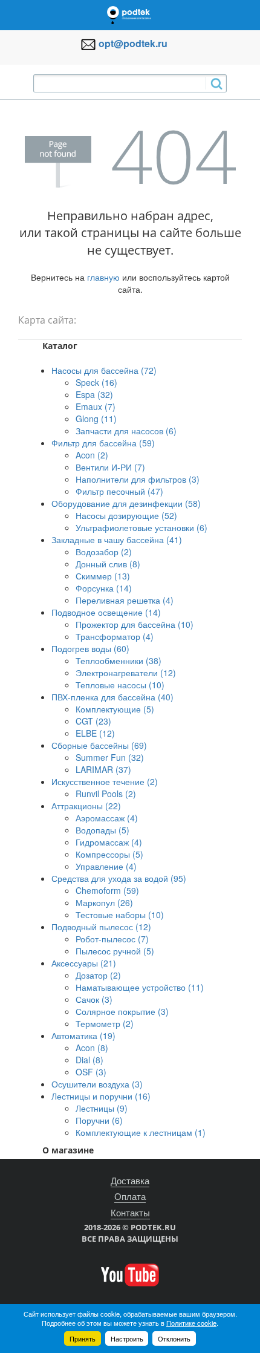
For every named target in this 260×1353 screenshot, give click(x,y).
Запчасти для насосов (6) (126, 431)
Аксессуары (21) (83, 963)
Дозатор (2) (98, 975)
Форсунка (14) (104, 588)
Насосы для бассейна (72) (104, 370)
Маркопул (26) (104, 902)
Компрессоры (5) (109, 854)
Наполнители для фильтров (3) (138, 479)
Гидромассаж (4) (109, 842)
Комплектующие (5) (115, 709)
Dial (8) (89, 1060)
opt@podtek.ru (133, 43)
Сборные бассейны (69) (99, 745)
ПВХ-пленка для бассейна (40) (112, 697)
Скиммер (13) (103, 576)
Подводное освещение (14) (106, 612)
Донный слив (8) (108, 564)
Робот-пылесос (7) (112, 939)
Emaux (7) (95, 406)
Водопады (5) (102, 830)
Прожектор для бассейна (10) (134, 624)
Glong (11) (96, 418)
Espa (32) (94, 394)
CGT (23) (93, 721)
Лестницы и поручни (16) (101, 1096)
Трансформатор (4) (115, 636)
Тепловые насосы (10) (120, 685)
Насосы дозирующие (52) (126, 515)
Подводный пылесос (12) (101, 927)
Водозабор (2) (104, 552)
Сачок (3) (94, 999)
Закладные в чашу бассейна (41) (116, 539)
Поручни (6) (99, 1120)
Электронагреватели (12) (126, 673)
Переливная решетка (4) (125, 600)
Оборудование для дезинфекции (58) (126, 503)
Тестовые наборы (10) (120, 914)
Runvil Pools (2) (106, 793)
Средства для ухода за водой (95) (118, 878)
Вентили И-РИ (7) (110, 467)
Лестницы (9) (102, 1108)
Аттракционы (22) (86, 806)
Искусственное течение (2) (104, 781)
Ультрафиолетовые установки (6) (141, 527)
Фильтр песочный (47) (119, 491)
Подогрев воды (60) (90, 648)
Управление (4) (106, 866)
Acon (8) (92, 1048)
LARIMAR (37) (103, 769)
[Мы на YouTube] (130, 1274)
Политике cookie (191, 1323)
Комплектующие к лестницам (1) (141, 1132)
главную (103, 277)
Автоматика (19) (83, 1035)
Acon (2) (92, 455)
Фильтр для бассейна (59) (103, 443)
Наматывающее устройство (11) (140, 987)
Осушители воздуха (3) (97, 1084)
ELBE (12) (95, 733)
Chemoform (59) (107, 890)
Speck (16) (96, 382)
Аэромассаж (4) (107, 818)
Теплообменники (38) (118, 660)
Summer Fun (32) (110, 757)
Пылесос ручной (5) (115, 951)
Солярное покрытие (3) (122, 1011)
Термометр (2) (105, 1023)
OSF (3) (91, 1072)
